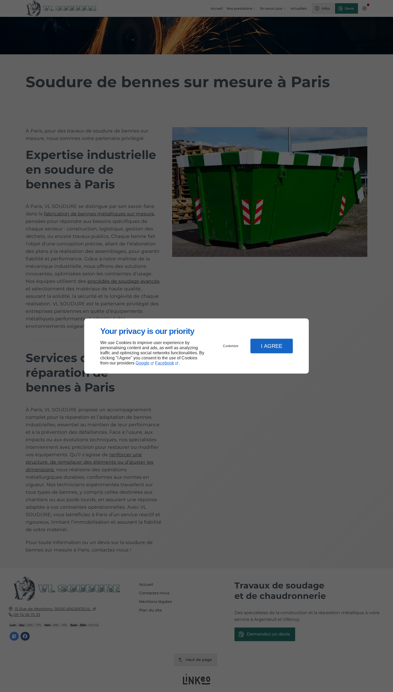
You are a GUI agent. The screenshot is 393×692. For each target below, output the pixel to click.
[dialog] (196, 346)
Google (142, 363)
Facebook (164, 363)
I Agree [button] (271, 346)
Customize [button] (230, 346)
